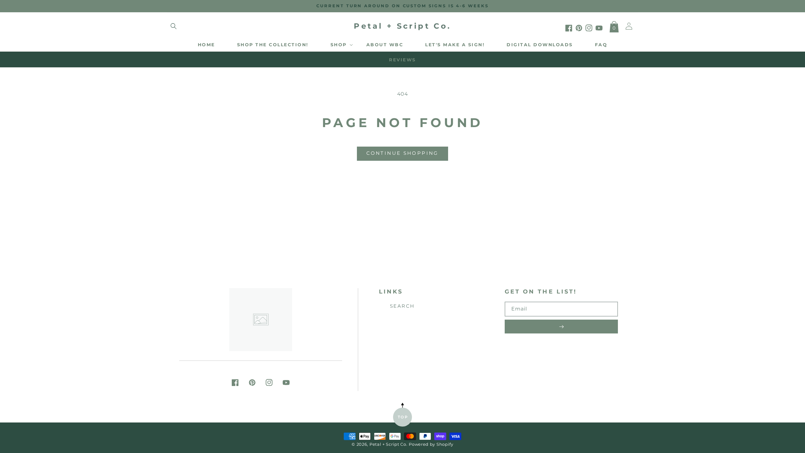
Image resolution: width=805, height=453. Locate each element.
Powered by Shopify (431, 444)
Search (402, 306)
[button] (173, 26)
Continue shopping (402, 153)
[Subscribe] (561, 326)
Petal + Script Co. (388, 444)
